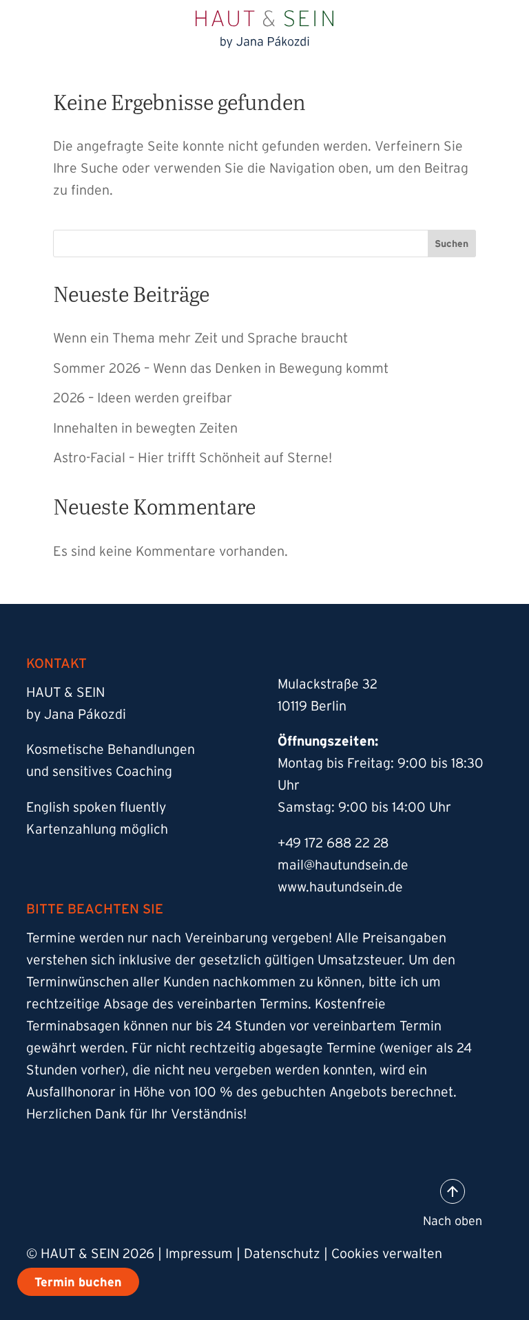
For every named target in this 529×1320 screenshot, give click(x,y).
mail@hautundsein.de (343, 864)
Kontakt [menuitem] (119, 485)
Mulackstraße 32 (327, 683)
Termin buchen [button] (485, 20)
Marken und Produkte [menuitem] (170, 334)
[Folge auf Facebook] (102, 1201)
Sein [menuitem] (106, 258)
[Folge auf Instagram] (47, 1201)
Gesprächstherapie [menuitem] (177, 523)
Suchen (451, 243)
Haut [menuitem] (108, 220)
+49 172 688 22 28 (333, 842)
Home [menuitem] (112, 145)
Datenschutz (282, 1253)
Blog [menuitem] (106, 409)
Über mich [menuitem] (128, 372)
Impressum (199, 1253)
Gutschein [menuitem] (127, 447)
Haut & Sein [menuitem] (134, 182)
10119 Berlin (312, 705)
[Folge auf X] (157, 1201)
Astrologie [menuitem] (128, 296)
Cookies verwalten (386, 1253)
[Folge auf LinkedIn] (212, 1201)
